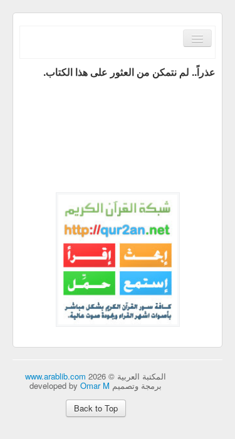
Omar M (95, 385)
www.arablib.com (55, 376)
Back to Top (96, 408)
